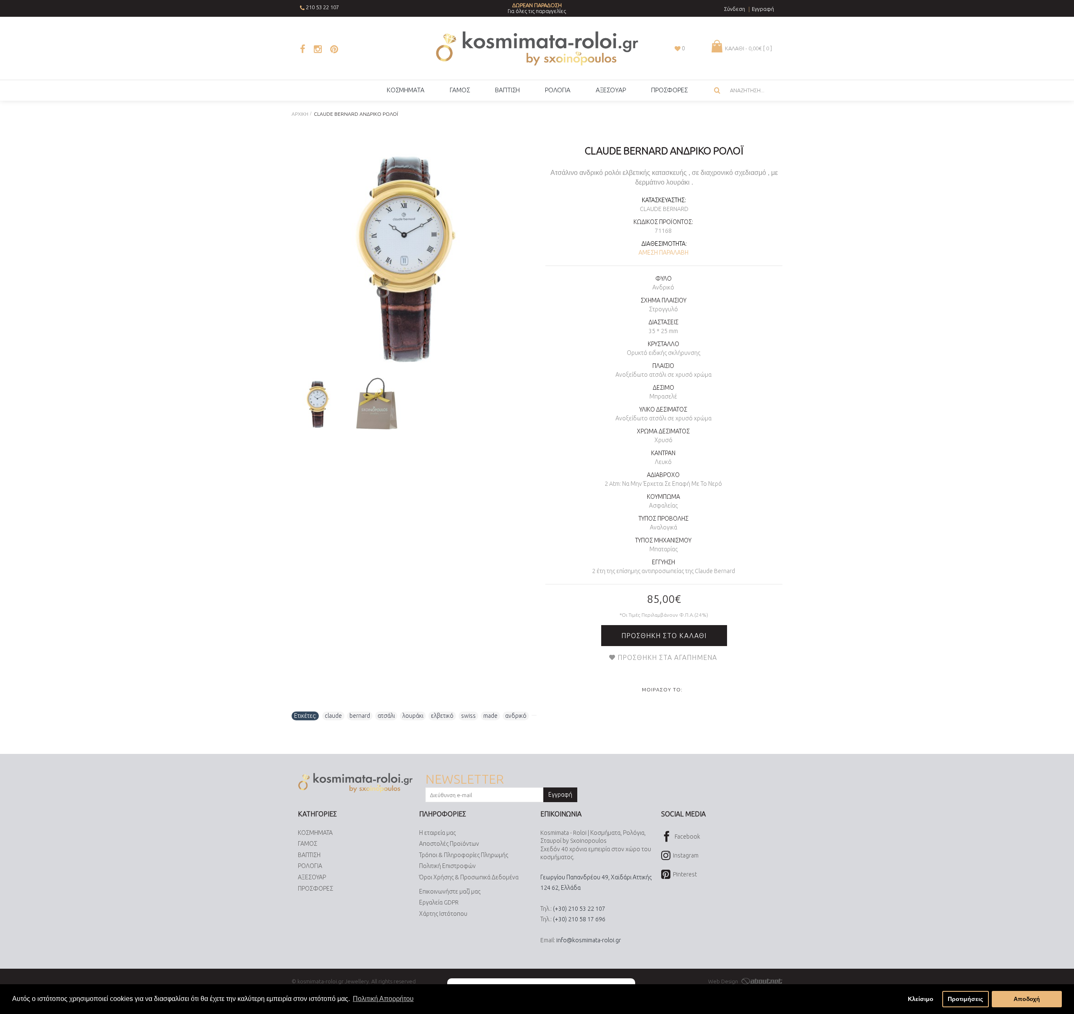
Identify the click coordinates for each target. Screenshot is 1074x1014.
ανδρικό (516, 715)
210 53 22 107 (322, 7)
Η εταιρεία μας (437, 832)
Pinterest (685, 874)
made (490, 715)
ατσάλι (386, 715)
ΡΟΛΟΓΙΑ (310, 866)
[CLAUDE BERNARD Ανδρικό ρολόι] (406, 257)
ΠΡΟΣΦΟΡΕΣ (315, 888)
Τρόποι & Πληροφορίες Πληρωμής (463, 855)
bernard (359, 715)
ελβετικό (442, 715)
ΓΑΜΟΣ (307, 843)
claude (333, 715)
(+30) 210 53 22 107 (579, 908)
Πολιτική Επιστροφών (447, 866)
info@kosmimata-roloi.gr (588, 940)
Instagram (686, 855)
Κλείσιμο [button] (920, 999)
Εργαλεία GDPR (439, 902)
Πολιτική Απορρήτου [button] (383, 998)
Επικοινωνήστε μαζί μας (449, 891)
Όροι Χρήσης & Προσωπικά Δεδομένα (469, 877)
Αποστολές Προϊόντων (449, 843)
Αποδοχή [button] (1027, 999)
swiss (468, 715)
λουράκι (412, 715)
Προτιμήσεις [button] (965, 999)
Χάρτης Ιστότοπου (443, 913)
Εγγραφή (560, 794)
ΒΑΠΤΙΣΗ (309, 855)
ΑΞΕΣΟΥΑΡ (312, 877)
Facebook (687, 836)
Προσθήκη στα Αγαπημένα (667, 657)
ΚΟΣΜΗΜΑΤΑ (315, 832)
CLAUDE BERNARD (664, 209)
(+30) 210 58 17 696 (579, 919)
